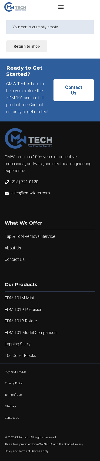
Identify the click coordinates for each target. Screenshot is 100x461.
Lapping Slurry (17, 343)
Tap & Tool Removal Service (30, 236)
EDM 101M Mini (19, 297)
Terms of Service (29, 451)
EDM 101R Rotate (21, 320)
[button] (61, 7)
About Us (13, 247)
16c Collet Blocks (20, 355)
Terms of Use (13, 394)
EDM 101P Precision (23, 309)
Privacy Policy (14, 383)
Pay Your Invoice (15, 371)
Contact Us (15, 259)
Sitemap (10, 406)
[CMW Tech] (15, 7)
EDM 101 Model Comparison (31, 332)
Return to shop (27, 46)
